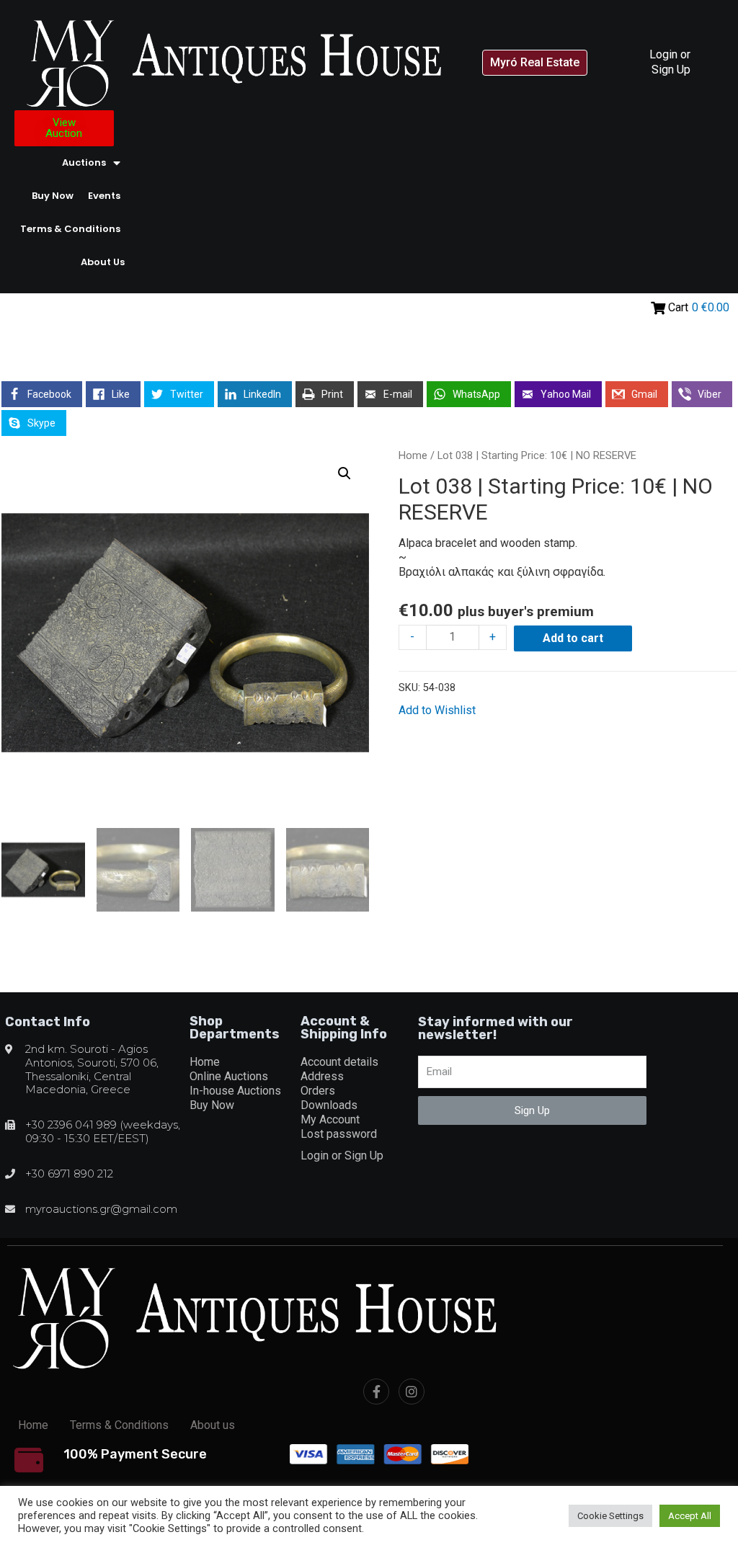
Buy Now (53, 195)
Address (322, 1076)
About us (103, 262)
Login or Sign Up (669, 62)
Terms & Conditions (70, 229)
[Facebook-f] (376, 1391)
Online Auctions (229, 1076)
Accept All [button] (689, 1515)
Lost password (339, 1134)
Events (104, 195)
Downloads (329, 1105)
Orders (318, 1090)
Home (413, 455)
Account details (339, 1062)
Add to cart (573, 638)
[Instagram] (411, 1391)
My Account (330, 1119)
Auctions (84, 162)
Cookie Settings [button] (610, 1515)
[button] (534, 63)
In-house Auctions (235, 1090)
